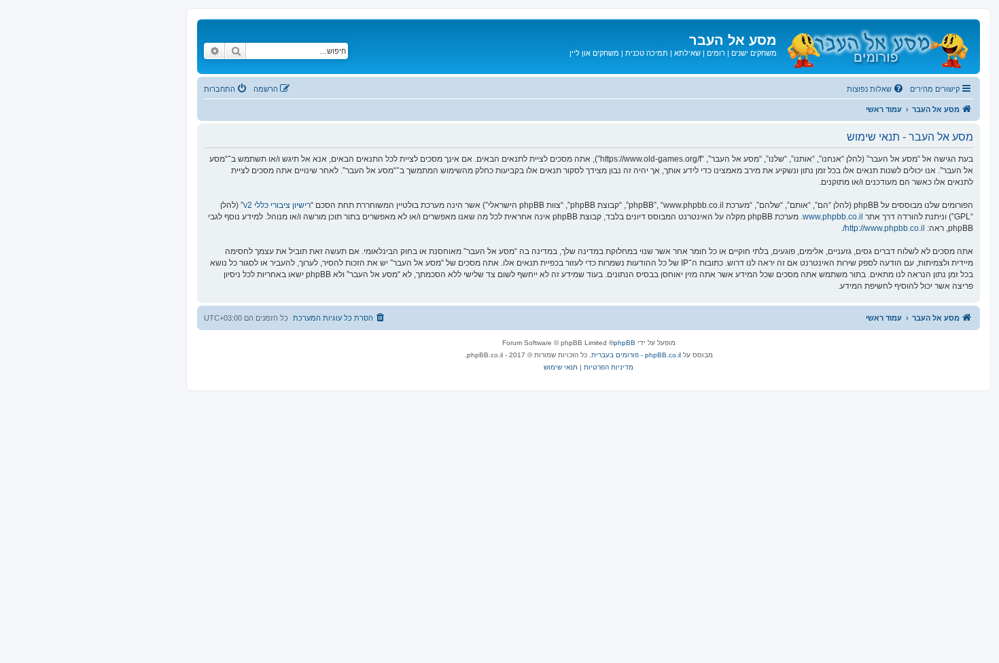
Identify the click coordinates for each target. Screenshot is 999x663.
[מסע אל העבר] (877, 46)
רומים (716, 53)
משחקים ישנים (754, 53)
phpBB (624, 342)
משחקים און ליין (594, 53)
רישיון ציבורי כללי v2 (277, 205)
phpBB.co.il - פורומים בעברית (636, 355)
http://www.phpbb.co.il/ (884, 228)
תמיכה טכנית (646, 53)
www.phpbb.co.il (833, 216)
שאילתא (687, 53)
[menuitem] (876, 89)
